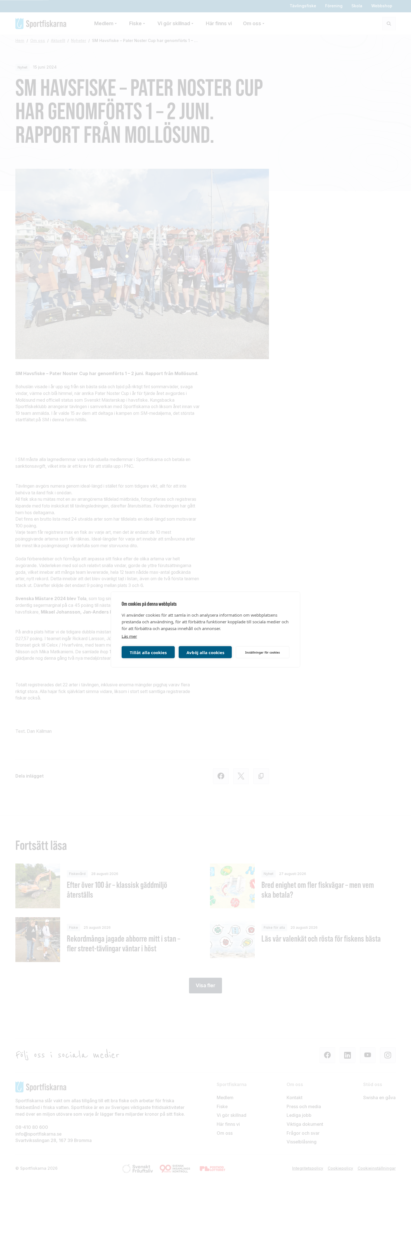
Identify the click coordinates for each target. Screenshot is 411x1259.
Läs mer (129, 636)
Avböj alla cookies (205, 652)
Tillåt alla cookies (148, 652)
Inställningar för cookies (262, 652)
